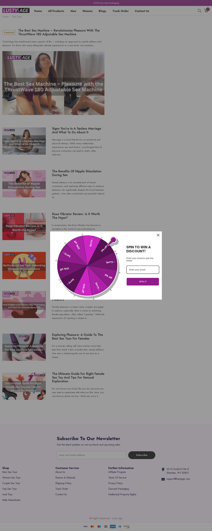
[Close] (158, 235)
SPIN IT (143, 281)
